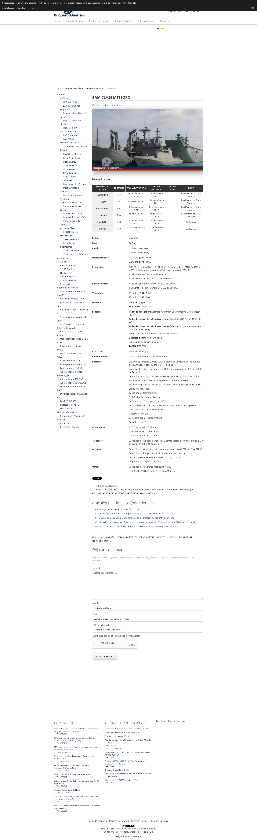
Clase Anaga (69, 169)
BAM (117, 489)
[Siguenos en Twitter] (170, 35)
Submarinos (66, 246)
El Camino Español (69, 426)
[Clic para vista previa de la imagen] (147, 140)
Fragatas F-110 (70, 127)
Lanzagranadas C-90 (70, 360)
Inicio (57, 21)
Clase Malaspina (71, 239)
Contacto (164, 21)
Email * (96, 614)
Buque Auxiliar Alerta (73, 202)
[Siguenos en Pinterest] (196, 35)
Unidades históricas (67, 412)
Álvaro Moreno (134, 836)
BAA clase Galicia (71, 105)
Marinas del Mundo (119, 820)
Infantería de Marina (67, 287)
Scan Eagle (65, 284)
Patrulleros (79, 88)
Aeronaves (62, 258)
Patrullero (127, 489)
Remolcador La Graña (73, 217)
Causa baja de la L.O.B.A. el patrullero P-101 (117, 509)
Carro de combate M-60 (72, 298)
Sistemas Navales (123, 21)
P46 (112, 493)
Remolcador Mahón (73, 213)
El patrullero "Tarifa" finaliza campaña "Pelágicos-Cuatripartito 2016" (129, 513)
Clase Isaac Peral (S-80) (74, 254)
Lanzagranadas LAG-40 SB (73, 364)
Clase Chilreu (69, 161)
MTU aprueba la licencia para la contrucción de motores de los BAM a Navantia (134, 517)
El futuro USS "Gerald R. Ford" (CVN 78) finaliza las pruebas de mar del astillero (125, 762)
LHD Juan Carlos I (71, 102)
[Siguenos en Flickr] (179, 35)
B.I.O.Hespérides (71, 232)
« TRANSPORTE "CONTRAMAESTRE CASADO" (141, 537)
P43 (130, 493)
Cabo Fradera (69, 176)
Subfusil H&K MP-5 (69, 404)
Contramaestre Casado (74, 184)
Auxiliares (65, 191)
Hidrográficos (66, 235)
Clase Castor (69, 243)
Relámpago (187, 489)
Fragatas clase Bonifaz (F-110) (117, 736)
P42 (124, 493)
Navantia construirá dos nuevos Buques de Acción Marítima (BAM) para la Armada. (136, 526)
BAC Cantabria (70, 135)
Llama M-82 (66, 408)
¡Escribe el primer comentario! (107, 105)
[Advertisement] (128, 62)
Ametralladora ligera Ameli (73, 382)
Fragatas (64, 109)
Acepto (35, 8)
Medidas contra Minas (71, 142)
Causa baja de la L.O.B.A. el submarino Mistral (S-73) (126, 728)
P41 (118, 493)
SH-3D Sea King (68, 269)
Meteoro (167, 489)
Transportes (66, 180)
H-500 (63, 272)
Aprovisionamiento (69, 131)
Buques (68, 88)
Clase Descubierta (72, 158)
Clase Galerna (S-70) (73, 250)
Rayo (176, 489)
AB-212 (63, 261)
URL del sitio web (101, 625)
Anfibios (64, 98)
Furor (152, 493)
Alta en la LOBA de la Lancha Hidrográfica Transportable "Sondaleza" (71, 766)
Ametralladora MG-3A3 (71, 379)
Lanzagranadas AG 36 (71, 368)
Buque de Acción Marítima (147, 489)
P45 (106, 493)
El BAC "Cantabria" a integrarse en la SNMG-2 (73, 774)
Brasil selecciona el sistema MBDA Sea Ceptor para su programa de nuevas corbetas (76, 730)
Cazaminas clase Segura (75, 146)
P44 (136, 493)
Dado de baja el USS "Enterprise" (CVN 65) (122, 780)
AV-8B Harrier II (68, 276)
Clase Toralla (69, 173)
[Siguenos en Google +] (188, 35)
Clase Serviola (70, 165)
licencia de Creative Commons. (140, 828)
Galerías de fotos (146, 21)
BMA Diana (65, 423)
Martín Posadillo (71, 187)
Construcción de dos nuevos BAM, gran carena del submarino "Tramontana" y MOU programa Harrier (146, 522)
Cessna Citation (68, 265)
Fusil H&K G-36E (68, 401)
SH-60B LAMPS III (68, 280)
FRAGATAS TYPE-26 (113, 748)
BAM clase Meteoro (94, 88)
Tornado (98, 493)
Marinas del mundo (99, 21)
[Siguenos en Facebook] (161, 35)
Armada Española (75, 21)
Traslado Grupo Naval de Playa (67, 790)
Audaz (144, 493)
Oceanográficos (68, 228)
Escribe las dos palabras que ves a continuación (116, 635)
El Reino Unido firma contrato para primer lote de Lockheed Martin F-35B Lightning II (74, 739)
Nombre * (97, 603)
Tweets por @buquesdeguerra (171, 721)
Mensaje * (98, 568)
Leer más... (110, 745)
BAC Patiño (68, 138)
